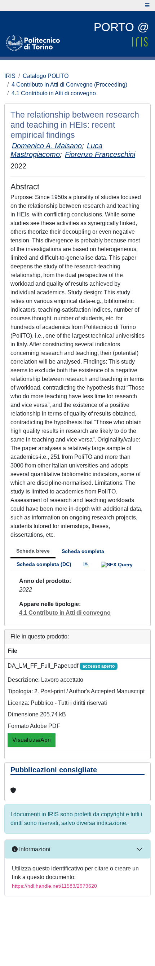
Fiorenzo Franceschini (100, 154)
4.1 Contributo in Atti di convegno (54, 93)
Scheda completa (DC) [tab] (44, 564)
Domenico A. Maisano (47, 146)
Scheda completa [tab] (83, 551)
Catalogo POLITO (45, 76)
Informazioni (34, 849)
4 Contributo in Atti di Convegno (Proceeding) (69, 85)
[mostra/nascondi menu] (147, 5)
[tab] (86, 564)
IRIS (9, 76)
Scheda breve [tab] (33, 551)
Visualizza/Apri (31, 740)
